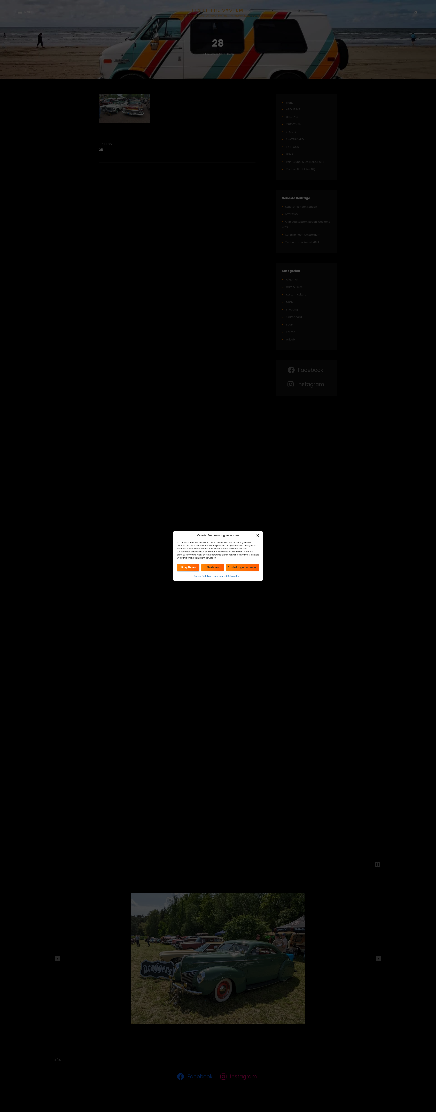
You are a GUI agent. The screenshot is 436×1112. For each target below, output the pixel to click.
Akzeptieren (188, 567)
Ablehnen (212, 567)
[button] (257, 535)
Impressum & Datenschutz (227, 576)
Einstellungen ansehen (243, 567)
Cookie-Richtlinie (202, 576)
